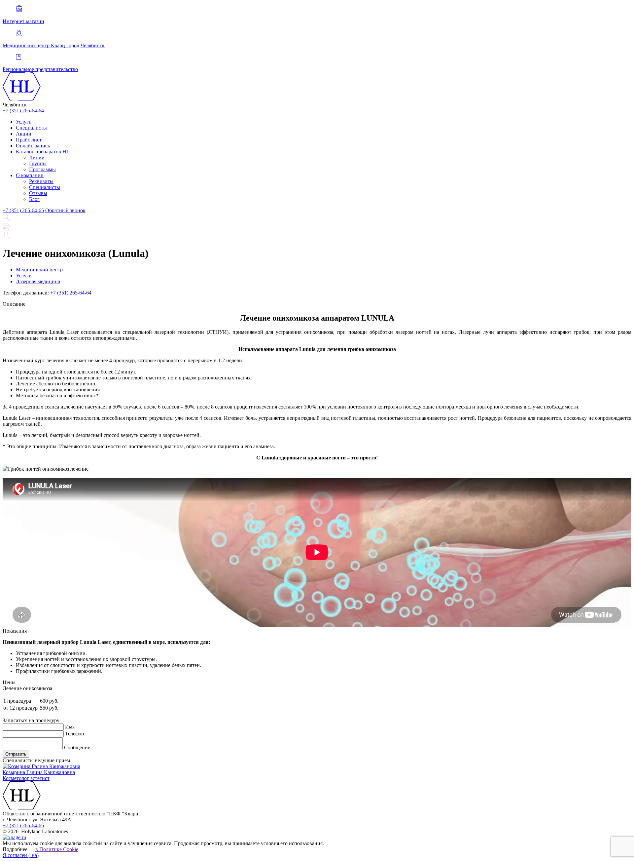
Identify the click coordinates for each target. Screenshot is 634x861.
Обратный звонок (65, 210)
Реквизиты (41, 181)
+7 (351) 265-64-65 (23, 210)
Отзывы (38, 193)
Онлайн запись (33, 145)
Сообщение (77, 747)
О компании (30, 175)
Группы (38, 163)
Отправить (15, 754)
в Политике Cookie (56, 849)
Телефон (74, 733)
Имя (70, 726)
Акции (23, 134)
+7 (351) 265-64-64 (23, 110)
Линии (37, 157)
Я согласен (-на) (21, 855)
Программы (42, 169)
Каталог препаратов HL (43, 151)
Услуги (24, 122)
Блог (34, 199)
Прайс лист (29, 139)
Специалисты (31, 128)
